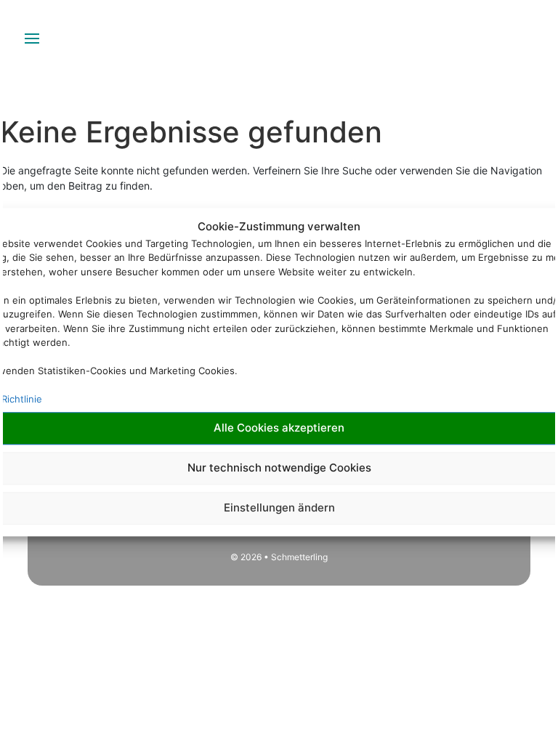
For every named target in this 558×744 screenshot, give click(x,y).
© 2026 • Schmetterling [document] (279, 556)
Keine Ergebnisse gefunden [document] (191, 132)
